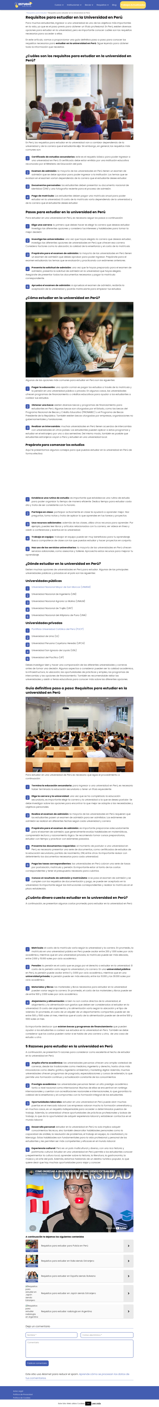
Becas (88, 4)
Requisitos (101, 4)
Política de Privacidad (23, 1394)
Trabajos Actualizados (133, 4)
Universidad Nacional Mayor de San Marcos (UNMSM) (61, 587)
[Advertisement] (79, 475)
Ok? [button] (88, 1403)
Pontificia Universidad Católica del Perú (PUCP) (58, 629)
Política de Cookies (21, 1398)
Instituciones (73, 4)
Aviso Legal (18, 1391)
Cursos (58, 4)
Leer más (96, 1403)
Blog (114, 4)
